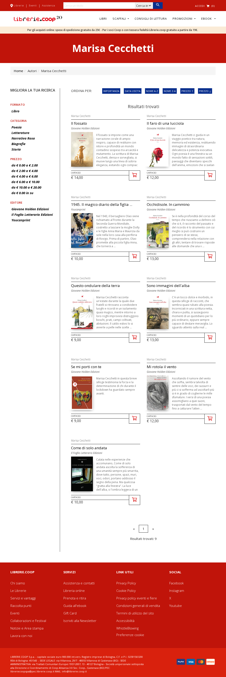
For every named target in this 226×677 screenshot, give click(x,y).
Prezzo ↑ (187, 91)
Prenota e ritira (74, 598)
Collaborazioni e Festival (28, 620)
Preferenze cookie (130, 635)
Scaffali (120, 19)
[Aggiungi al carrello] (134, 175)
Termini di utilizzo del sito (135, 613)
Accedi (200, 6)
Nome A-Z (152, 91)
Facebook (176, 583)
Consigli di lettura (151, 19)
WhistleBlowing (127, 628)
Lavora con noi (21, 635)
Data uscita (132, 91)
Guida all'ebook (74, 605)
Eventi (33, 5)
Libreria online (74, 590)
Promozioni (183, 19)
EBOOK (207, 19)
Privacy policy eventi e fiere (136, 598)
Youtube (175, 605)
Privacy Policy (126, 583)
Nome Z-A (170, 91)
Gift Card (70, 613)
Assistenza (48, 5)
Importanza (111, 91)
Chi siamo (17, 583)
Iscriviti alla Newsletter (79, 620)
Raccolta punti (20, 605)
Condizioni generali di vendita (138, 605)
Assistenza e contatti (79, 583)
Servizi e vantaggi (23, 598)
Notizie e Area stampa (26, 628)
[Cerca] (158, 5)
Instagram (176, 590)
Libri (103, 19)
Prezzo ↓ (205, 91)
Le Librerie (18, 590)
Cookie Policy (126, 590)
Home (18, 71)
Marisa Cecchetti (80, 116)
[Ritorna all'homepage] (38, 18)
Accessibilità (125, 620)
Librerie (19, 5)
